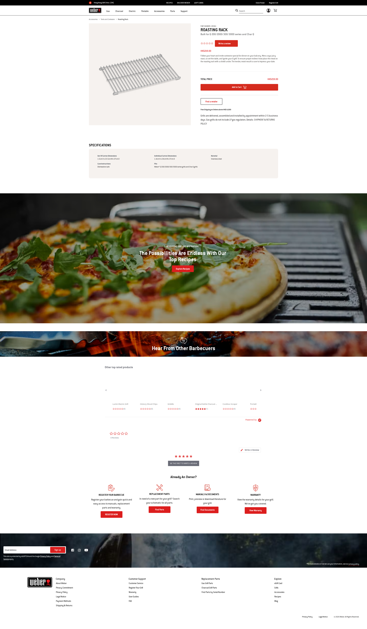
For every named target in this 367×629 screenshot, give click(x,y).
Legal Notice (61, 596)
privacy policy (354, 564)
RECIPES (169, 3)
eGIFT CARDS (198, 3)
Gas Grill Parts (207, 583)
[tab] (250, 450)
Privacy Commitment (64, 587)
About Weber (61, 583)
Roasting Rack (123, 19)
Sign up (57, 550)
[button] (111, 11)
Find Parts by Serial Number (213, 592)
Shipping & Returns (64, 605)
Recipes (277, 596)
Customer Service (136, 583)
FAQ (130, 601)
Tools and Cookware (108, 19)
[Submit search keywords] (236, 10)
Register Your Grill (136, 587)
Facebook (72, 550)
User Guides (134, 596)
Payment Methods (63, 601)
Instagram (79, 550)
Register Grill (273, 3)
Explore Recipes (183, 269)
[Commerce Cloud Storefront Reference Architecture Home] (95, 10)
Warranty (132, 592)
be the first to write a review (183, 463)
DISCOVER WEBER (183, 3)
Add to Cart (237, 87)
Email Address (10, 550)
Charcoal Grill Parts (209, 587)
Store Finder (260, 3)
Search (242, 11)
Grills (276, 587)
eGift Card (278, 583)
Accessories (93, 19)
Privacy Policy (45, 556)
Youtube (86, 550)
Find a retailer (211, 101)
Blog (276, 601)
